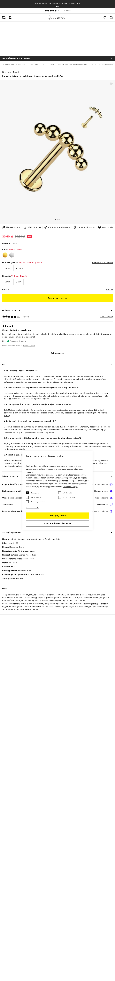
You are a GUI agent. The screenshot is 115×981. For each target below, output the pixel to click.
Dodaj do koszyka (57, 298)
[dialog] (57, 490)
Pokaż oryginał (29, 346)
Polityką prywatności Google (62, 480)
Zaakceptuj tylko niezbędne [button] (57, 523)
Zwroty (7, 415)
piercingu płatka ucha (67, 600)
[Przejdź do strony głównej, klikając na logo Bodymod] (57, 17)
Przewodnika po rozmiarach (66, 379)
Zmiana (109, 289)
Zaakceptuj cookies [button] (57, 515)
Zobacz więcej (57, 353)
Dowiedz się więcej (70, 487)
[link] (5, 255)
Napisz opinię (106, 316)
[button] (56, 6)
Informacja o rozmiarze (102, 262)
